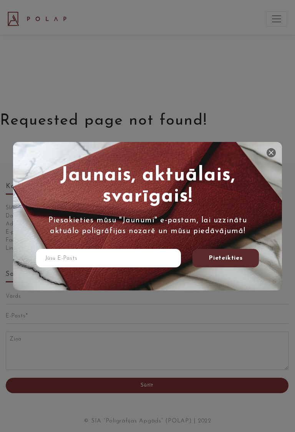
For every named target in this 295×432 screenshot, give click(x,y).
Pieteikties (226, 258)
